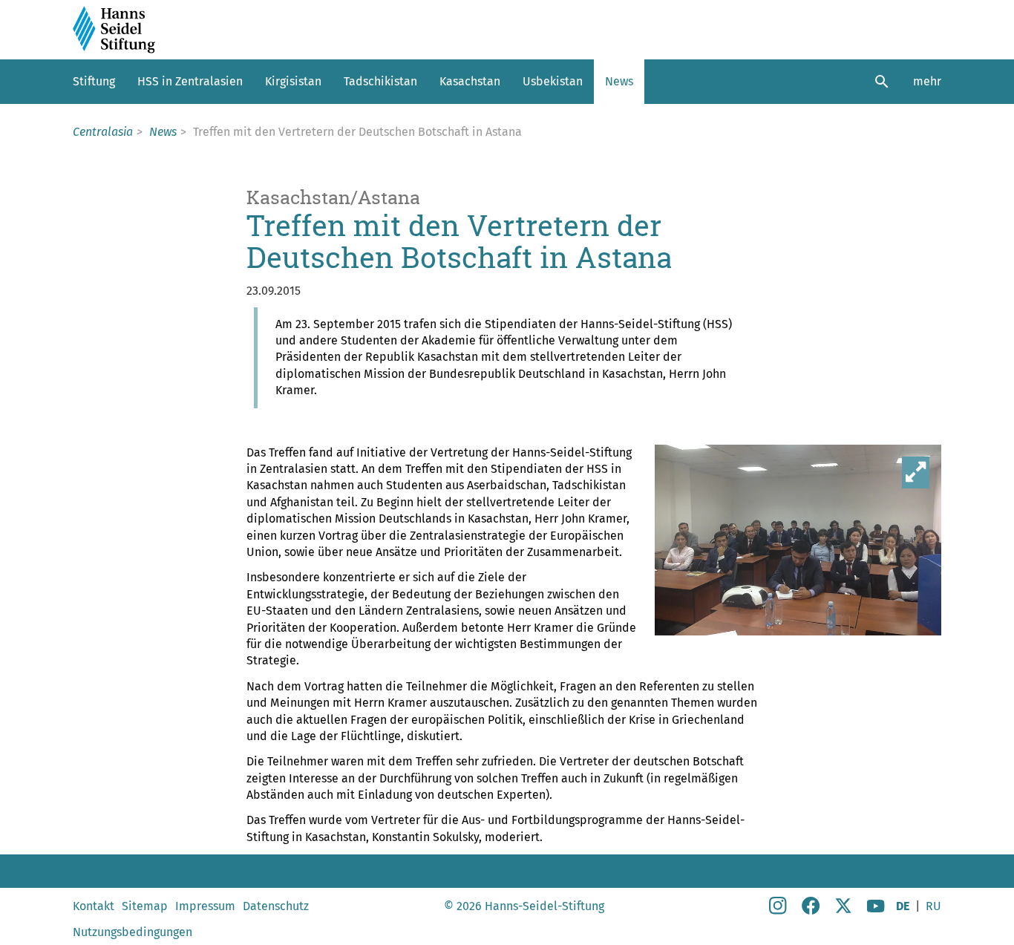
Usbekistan (553, 81)
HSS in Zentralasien (190, 81)
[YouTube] (876, 910)
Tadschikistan (380, 81)
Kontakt (93, 906)
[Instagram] (778, 910)
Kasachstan (469, 81)
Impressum (205, 906)
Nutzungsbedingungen (132, 932)
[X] (843, 910)
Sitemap (145, 906)
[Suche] (882, 81)
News (619, 81)
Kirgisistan (293, 81)
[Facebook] (811, 910)
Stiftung (94, 81)
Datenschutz (276, 906)
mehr (927, 81)
